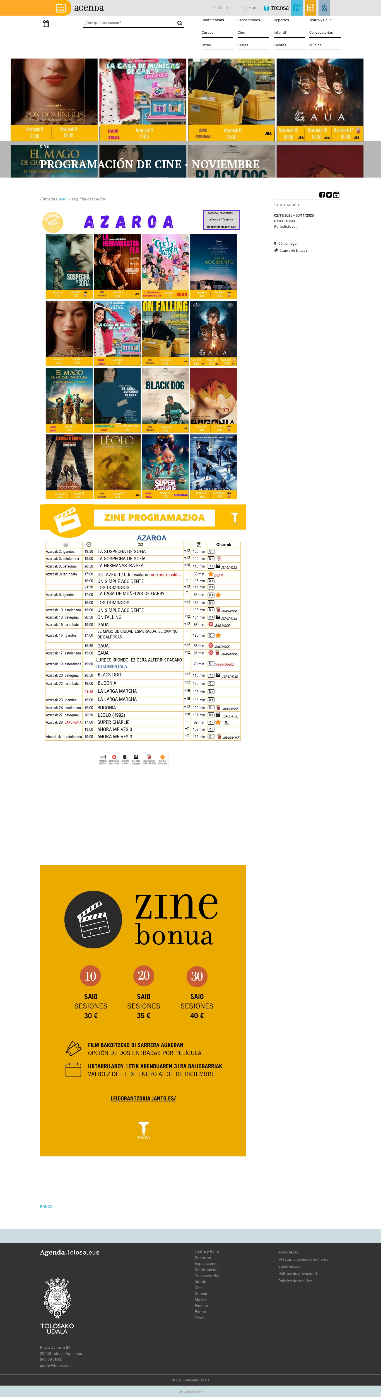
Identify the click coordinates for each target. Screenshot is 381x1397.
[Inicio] (80, 7)
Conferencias (213, 20)
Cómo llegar (288, 243)
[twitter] (329, 195)
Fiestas (280, 45)
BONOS (46, 1206)
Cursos (207, 33)
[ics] (337, 195)
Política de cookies (295, 1281)
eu (255, 7)
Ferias (243, 45)
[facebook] (322, 195)
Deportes (281, 20)
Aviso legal (288, 1252)
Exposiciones (249, 20)
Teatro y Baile (320, 20)
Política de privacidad (297, 1273)
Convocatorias (321, 33)
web (63, 199)
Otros (206, 45)
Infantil (280, 33)
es (244, 7)
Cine (241, 33)
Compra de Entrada (293, 250)
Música (315, 45)
